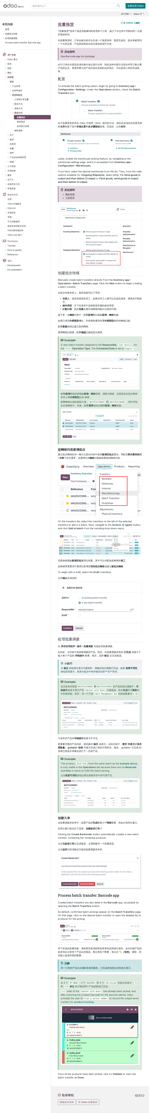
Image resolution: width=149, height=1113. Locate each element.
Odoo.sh (11, 208)
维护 (12, 153)
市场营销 (11, 170)
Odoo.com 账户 (15, 235)
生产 (12, 135)
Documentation (14, 269)
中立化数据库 (14, 221)
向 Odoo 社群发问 (87, 1102)
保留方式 (18, 108)
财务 (9, 64)
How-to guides (14, 250)
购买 (12, 139)
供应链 (10, 77)
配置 (7, 29)
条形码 (13, 144)
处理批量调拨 (11, 38)
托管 (10, 199)
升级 (10, 217)
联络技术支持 (67, 1102)
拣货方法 (18, 112)
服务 (9, 175)
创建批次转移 (11, 33)
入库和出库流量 (21, 99)
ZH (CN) (125, 14)
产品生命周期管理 (18, 157)
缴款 (10, 261)
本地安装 (11, 212)
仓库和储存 (17, 90)
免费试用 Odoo (135, 5)
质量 (12, 148)
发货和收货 (17, 95)
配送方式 (18, 104)
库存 (12, 81)
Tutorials (11, 245)
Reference (12, 254)
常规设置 (11, 188)
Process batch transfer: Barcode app (23, 42)
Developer (13, 241)
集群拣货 (21, 121)
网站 (9, 72)
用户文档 (12, 55)
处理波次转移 (23, 126)
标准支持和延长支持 (17, 226)
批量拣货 (21, 117)
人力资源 (11, 166)
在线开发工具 (13, 184)
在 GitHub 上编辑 (131, 23)
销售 (9, 68)
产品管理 (16, 86)
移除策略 (18, 130)
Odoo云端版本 (14, 203)
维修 (12, 162)
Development (13, 265)
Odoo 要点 (12, 59)
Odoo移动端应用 (15, 230)
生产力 (10, 179)
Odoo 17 (138, 14)
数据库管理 (13, 194)
